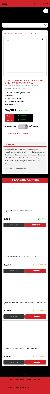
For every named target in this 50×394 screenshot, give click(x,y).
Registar (44, 3)
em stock (23, 116)
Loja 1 (9, 116)
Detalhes (14, 225)
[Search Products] (46, 25)
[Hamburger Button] (5, 4)
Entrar (33, 3)
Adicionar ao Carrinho (18, 133)
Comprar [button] (36, 225)
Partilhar (36, 127)
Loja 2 (9, 120)
